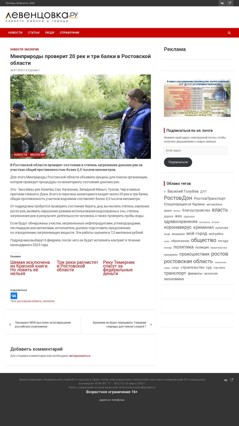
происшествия (194, 254)
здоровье (189, 216)
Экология (31, 49)
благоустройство (196, 210)
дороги (168, 216)
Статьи (33, 32)
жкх (178, 216)
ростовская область (29, 301)
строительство (192, 267)
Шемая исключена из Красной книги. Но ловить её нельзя (30, 268)
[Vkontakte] (14, 296)
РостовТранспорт (210, 198)
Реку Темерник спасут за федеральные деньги (119, 268)
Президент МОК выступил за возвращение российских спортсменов (43, 324)
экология (48, 301)
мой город (196, 233)
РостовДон (178, 198)
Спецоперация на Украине (184, 204)
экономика (174, 279)
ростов (219, 254)
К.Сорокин (32, 70)
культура (221, 227)
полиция (202, 247)
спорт (175, 267)
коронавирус (178, 227)
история (215, 222)
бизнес (177, 210)
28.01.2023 (16, 70)
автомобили (214, 204)
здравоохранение (181, 221)
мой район (216, 234)
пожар (168, 247)
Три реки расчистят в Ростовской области (77, 266)
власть (220, 210)
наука (167, 241)
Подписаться (178, 162)
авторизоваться (79, 355)
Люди (49, 32)
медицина (178, 234)
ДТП (203, 191)
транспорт (175, 273)
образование (180, 241)
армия (168, 210)
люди (167, 234)
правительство (218, 247)
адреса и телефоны (112, 400)
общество (203, 240)
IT (165, 192)
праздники (171, 254)
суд (209, 267)
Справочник (69, 32)
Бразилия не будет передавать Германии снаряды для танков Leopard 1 (119, 324)
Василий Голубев (182, 191)
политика (183, 247)
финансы (195, 273)
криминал (203, 227)
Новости (15, 32)
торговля (219, 267)
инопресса (204, 222)
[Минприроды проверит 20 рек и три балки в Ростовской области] (80, 116)
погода (223, 241)
